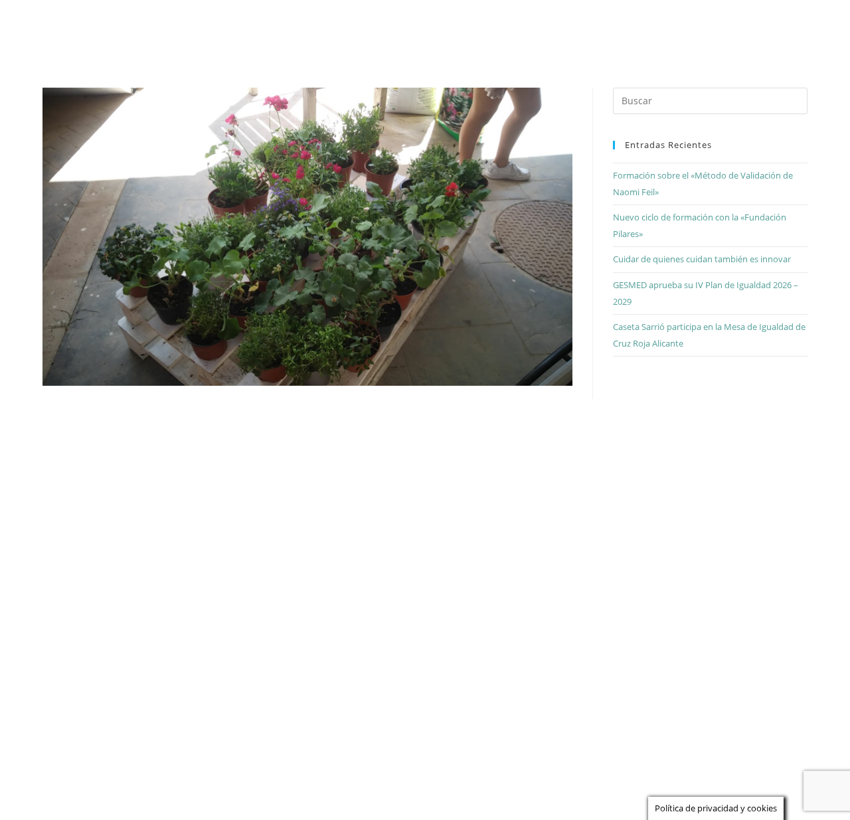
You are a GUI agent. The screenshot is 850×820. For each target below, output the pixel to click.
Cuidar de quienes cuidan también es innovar (702, 259)
